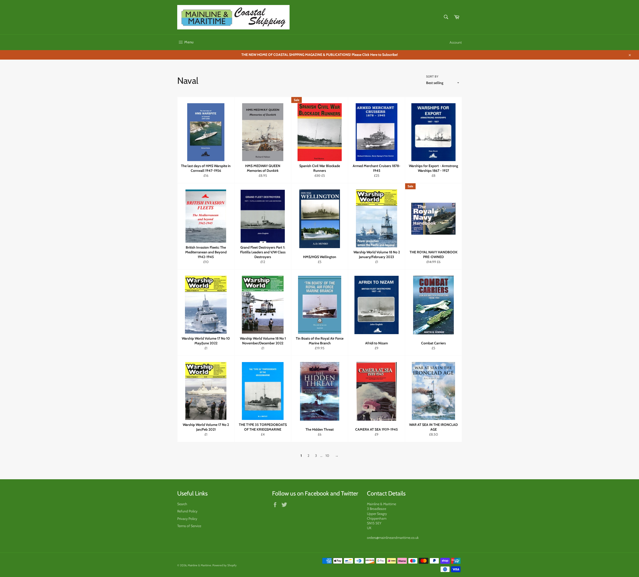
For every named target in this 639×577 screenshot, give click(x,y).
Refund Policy (187, 511)
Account (456, 42)
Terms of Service (189, 526)
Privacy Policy (187, 518)
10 (327, 455)
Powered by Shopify (224, 565)
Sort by (432, 76)
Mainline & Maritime (199, 565)
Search (182, 504)
